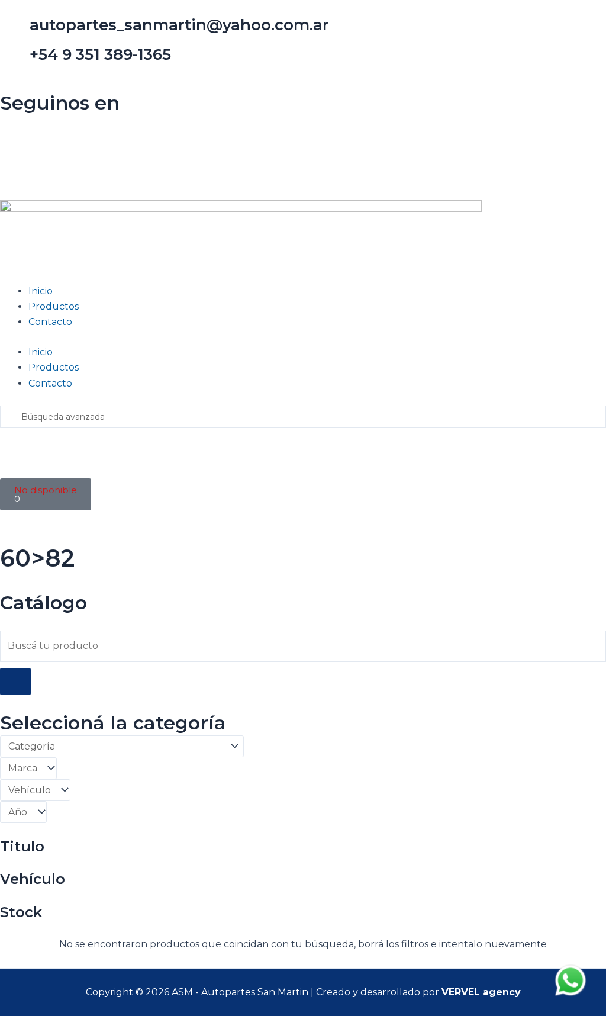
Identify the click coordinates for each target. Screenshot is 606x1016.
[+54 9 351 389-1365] (15, 60)
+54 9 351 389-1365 (100, 54)
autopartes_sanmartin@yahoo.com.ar (179, 24)
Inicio (40, 291)
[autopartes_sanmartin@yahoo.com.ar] (15, 30)
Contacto (50, 321)
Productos (53, 306)
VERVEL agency (481, 992)
